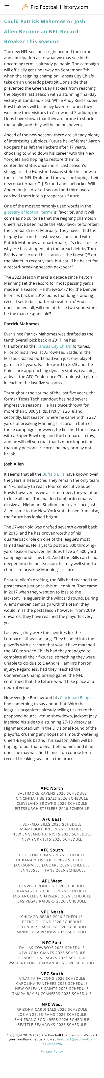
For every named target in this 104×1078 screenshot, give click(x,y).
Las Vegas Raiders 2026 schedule (52, 901)
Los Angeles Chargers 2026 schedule (52, 896)
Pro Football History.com (59, 7)
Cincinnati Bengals (77, 697)
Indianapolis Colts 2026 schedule (52, 860)
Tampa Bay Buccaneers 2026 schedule (52, 993)
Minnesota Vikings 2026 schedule (52, 931)
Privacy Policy (52, 1051)
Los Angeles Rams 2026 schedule (52, 1014)
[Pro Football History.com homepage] (25, 7)
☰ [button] (7, 7)
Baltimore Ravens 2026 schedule (52, 793)
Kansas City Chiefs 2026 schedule (52, 891)
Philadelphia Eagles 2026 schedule (52, 957)
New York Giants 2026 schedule (52, 952)
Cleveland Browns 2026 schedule (52, 803)
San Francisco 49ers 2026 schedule (52, 1019)
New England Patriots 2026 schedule (52, 834)
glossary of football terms (28, 212)
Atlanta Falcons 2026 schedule (52, 978)
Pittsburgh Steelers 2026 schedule (52, 808)
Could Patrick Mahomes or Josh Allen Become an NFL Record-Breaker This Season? (44, 31)
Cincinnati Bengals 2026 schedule (52, 798)
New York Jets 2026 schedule (52, 839)
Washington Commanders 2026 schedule (52, 962)
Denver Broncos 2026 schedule (52, 885)
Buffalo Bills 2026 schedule (52, 824)
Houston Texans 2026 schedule (52, 854)
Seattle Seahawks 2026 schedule (52, 1024)
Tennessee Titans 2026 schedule (52, 870)
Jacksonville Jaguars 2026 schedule (52, 865)
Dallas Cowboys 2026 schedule (52, 947)
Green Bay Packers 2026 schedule (52, 926)
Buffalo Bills (53, 474)
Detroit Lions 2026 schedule (52, 921)
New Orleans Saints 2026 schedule (52, 988)
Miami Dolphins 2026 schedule (52, 829)
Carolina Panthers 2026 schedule (52, 983)
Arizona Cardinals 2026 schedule (52, 1009)
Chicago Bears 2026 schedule (52, 916)
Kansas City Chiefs (54, 346)
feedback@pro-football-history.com (68, 1041)
